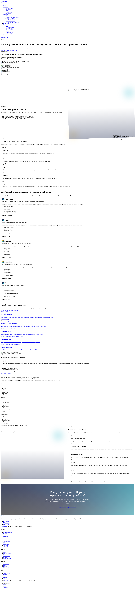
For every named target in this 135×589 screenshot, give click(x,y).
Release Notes (6, 554)
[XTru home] (67, 3)
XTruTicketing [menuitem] (9, 8)
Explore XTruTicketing (7, 215)
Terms (4, 578)
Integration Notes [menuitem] (10, 32)
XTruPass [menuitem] (8, 9)
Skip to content (4, 1)
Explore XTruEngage (6, 257)
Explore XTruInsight (6, 278)
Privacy (5, 577)
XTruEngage (6, 544)
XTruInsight (6, 545)
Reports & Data (6, 556)
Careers (5, 565)
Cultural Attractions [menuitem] (10, 21)
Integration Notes (7, 558)
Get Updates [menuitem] (9, 33)
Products (5, 7)
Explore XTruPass (6, 236)
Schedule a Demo (7, 567)
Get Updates (6, 583)
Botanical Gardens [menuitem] (10, 18)
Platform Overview (7, 532)
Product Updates (7, 553)
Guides (5, 557)
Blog (4, 552)
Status (4, 576)
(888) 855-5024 (4, 526)
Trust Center (6, 573)
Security (5, 34)
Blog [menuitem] (7, 26)
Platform (5, 5)
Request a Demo (4, 37)
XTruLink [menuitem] (8, 13)
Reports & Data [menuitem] (9, 29)
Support (5, 574)
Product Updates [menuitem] (10, 27)
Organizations (6, 23)
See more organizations (6, 373)
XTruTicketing (6, 541)
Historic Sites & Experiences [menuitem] (12, 22)
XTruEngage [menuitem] (9, 10)
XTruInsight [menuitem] (9, 12)
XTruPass (5, 542)
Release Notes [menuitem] (9, 28)
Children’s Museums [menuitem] (10, 19)
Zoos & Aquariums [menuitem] (10, 16)
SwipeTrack (6, 564)
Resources (5, 24)
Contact (5, 566)
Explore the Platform (5, 50)
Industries (5, 14)
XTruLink (5, 546)
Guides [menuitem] (7, 31)
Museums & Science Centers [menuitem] (12, 17)
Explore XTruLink (6, 299)
